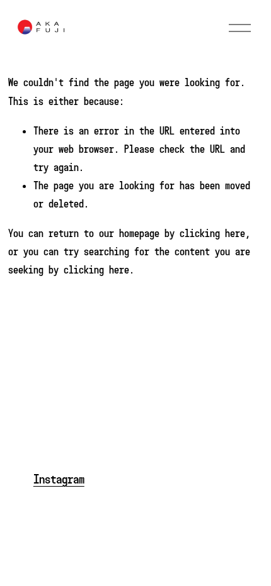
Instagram (58, 479)
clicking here (212, 233)
